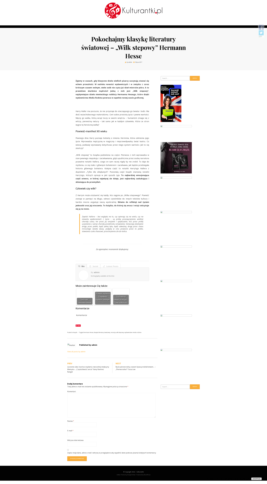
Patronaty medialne (109, 24)
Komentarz (71, 391)
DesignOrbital (131, 475)
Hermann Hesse (88, 332)
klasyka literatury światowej (102, 332)
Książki (75, 332)
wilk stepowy (120, 332)
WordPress (147, 475)
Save (79, 325)
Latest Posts (111, 266)
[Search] (198, 24)
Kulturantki (140, 472)
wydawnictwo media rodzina (132, 332)
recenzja (113, 332)
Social (95, 266)
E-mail (70, 430)
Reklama (122, 24)
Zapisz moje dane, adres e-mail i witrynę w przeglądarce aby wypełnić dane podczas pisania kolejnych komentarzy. (111, 453)
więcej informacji (244, 479)
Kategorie (87, 24)
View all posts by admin (76, 351)
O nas (96, 24)
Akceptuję (256, 479)
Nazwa (70, 421)
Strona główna (74, 24)
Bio (82, 266)
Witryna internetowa (75, 440)
